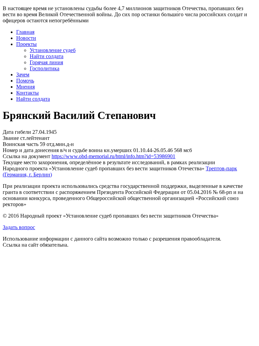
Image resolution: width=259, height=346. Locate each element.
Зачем (22, 74)
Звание (11, 138)
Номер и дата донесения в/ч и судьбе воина (53, 150)
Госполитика (44, 68)
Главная (25, 32)
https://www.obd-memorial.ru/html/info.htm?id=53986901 (113, 156)
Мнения (25, 87)
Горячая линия (46, 62)
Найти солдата (46, 56)
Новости (26, 38)
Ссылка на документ (26, 156)
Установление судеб (53, 50)
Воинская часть (20, 144)
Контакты (27, 93)
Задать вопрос (19, 227)
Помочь (25, 80)
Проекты (26, 44)
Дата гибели (17, 132)
